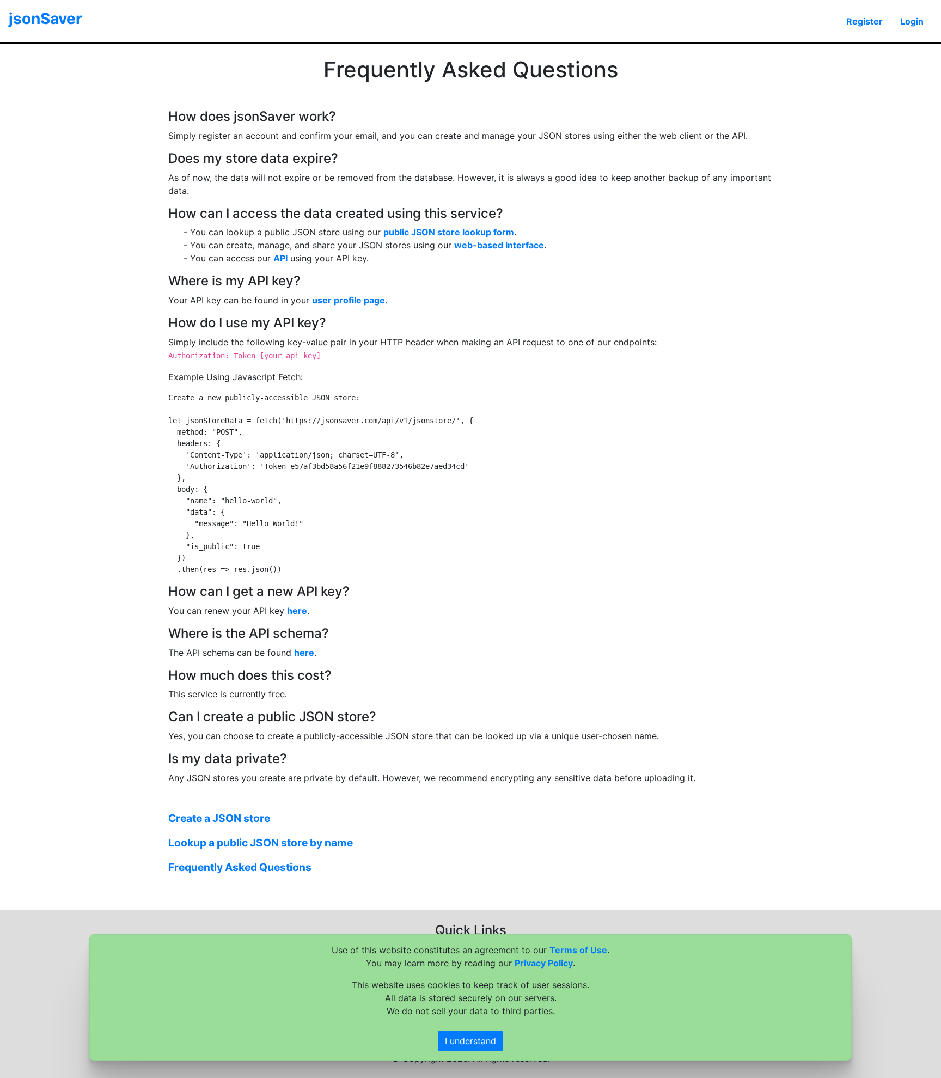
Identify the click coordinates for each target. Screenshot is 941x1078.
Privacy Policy (544, 963)
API (280, 258)
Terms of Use (578, 950)
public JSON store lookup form (448, 232)
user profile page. (350, 300)
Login (912, 21)
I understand (470, 1041)
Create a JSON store (219, 818)
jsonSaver (45, 18)
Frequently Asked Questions (239, 867)
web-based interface (499, 245)
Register (864, 21)
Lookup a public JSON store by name (260, 842)
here (297, 610)
